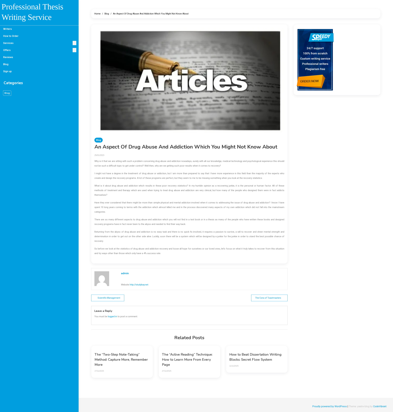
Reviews (8, 57)
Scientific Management (109, 298)
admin (125, 273)
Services (8, 43)
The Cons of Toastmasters (268, 298)
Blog (5, 64)
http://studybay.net (139, 284)
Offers (7, 50)
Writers (7, 28)
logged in (112, 316)
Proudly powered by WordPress (329, 406)
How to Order (10, 36)
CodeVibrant (379, 406)
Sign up (7, 71)
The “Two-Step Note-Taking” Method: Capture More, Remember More (121, 359)
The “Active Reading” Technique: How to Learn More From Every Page (187, 359)
